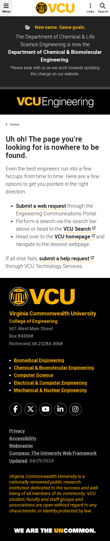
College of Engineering (33, 321)
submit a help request (64, 258)
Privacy (17, 431)
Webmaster (21, 445)
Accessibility (22, 438)
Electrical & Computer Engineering (50, 382)
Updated (18, 460)
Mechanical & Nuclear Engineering (50, 390)
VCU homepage (72, 236)
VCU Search (77, 229)
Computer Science (33, 375)
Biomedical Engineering (39, 360)
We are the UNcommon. (55, 531)
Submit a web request (41, 206)
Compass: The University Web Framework (53, 453)
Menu (6, 11)
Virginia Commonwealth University (52, 313)
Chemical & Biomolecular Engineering (54, 367)
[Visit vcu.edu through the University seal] (55, 298)
